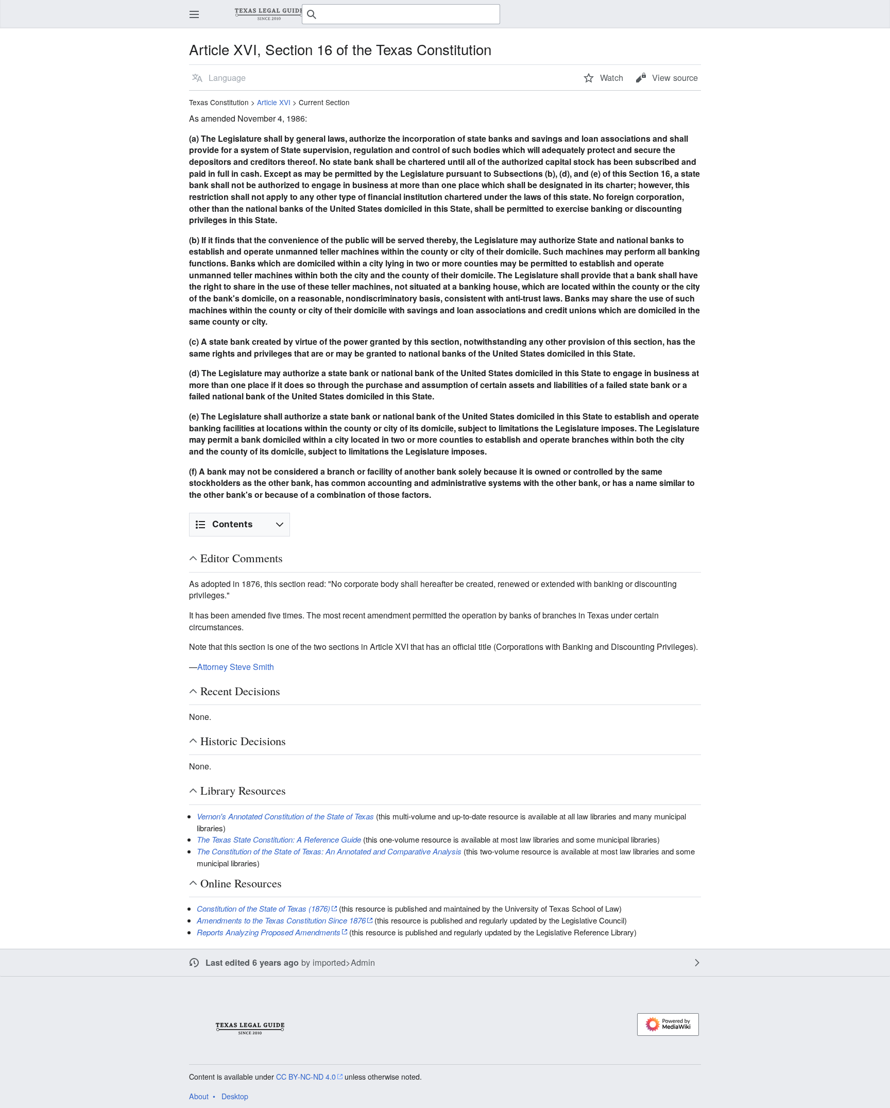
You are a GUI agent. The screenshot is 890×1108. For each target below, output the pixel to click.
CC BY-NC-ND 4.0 (306, 1076)
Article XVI (273, 102)
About (199, 1096)
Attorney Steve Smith (235, 667)
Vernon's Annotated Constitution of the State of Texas (285, 816)
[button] (194, 14)
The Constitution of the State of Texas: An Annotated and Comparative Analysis (329, 851)
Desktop (234, 1096)
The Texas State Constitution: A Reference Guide (279, 839)
